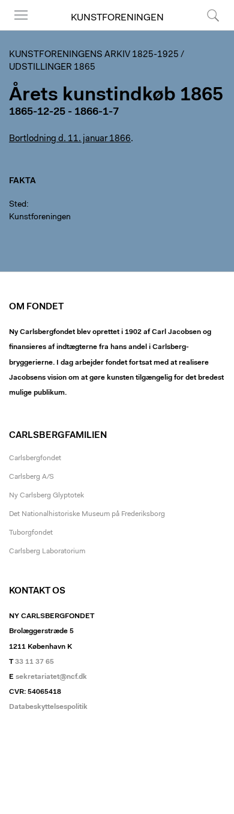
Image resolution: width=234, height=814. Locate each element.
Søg (205, 29)
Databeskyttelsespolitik (48, 707)
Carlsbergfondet (35, 458)
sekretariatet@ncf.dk (51, 677)
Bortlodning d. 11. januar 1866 (70, 139)
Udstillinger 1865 (52, 67)
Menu (17, 29)
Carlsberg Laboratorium (47, 551)
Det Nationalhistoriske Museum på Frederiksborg (87, 514)
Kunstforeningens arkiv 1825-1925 (94, 54)
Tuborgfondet (31, 532)
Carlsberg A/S (31, 477)
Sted (17, 205)
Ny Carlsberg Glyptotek (46, 495)
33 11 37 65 (34, 662)
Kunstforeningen (117, 18)
